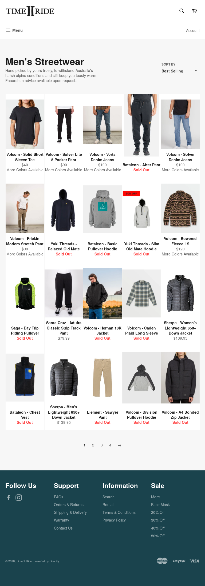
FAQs (58, 496)
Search (108, 496)
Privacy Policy (114, 520)
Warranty (61, 520)
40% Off (157, 528)
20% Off (157, 512)
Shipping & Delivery (70, 512)
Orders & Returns (69, 504)
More (155, 496)
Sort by (168, 64)
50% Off (157, 535)
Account (193, 30)
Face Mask (160, 504)
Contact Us (63, 528)
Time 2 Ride (24, 561)
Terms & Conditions (119, 512)
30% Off (157, 520)
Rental (107, 504)
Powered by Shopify (46, 561)
